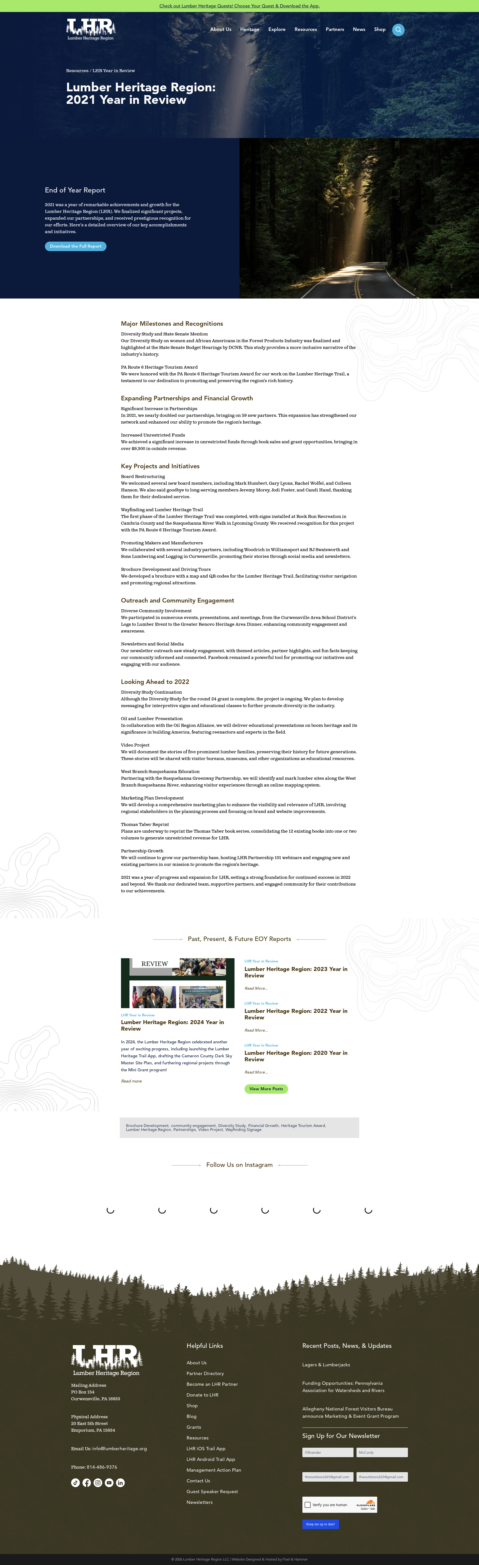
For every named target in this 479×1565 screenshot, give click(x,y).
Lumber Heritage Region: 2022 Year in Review (296, 1014)
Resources (198, 1438)
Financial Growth (263, 1125)
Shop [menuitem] (380, 29)
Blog (192, 1416)
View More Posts (266, 1089)
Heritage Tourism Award (303, 1125)
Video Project (210, 1129)
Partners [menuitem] (335, 29)
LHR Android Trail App (211, 1459)
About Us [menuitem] (220, 29)
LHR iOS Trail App (206, 1448)
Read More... (256, 988)
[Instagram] (98, 1483)
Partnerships (184, 1129)
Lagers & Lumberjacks (326, 1365)
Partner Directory (205, 1373)
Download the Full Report (76, 246)
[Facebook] (86, 1483)
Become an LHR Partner (212, 1384)
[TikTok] (75, 1483)
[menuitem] (398, 30)
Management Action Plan (214, 1470)
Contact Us (198, 1481)
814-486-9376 (102, 1467)
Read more (131, 1081)
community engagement (193, 1125)
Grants (194, 1427)
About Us (197, 1363)
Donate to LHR (203, 1395)
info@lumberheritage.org (119, 1448)
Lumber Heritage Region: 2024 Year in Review (172, 1025)
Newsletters (200, 1502)
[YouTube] (109, 1483)
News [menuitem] (359, 29)
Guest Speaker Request (212, 1491)
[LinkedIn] (120, 1483)
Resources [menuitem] (306, 29)
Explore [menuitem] (277, 29)
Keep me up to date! (320, 1524)
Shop (192, 1405)
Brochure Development (147, 1125)
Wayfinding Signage (243, 1129)
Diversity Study (232, 1125)
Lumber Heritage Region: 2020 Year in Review (296, 1056)
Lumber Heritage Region (148, 1129)
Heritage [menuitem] (249, 29)
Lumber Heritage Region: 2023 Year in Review (296, 972)
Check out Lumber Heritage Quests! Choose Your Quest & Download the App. (239, 6)
